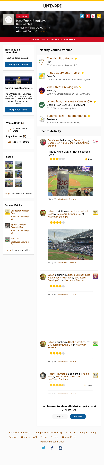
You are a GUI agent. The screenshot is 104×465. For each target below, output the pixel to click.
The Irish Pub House (60, 58)
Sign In (60, 416)
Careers (25, 437)
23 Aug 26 (52, 263)
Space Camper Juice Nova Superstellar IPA (69, 276)
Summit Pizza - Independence (67, 115)
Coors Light (80, 140)
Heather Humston (57, 373)
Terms (43, 437)
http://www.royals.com (99, 16)
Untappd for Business (19, 432)
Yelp (88, 16)
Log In (9, 129)
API (35, 437)
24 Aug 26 (52, 199)
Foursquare (93, 16)
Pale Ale (15, 238)
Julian (51, 211)
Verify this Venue (18, 64)
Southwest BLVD (77, 342)
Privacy (54, 437)
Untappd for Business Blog (48, 432)
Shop (94, 432)
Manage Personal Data (52, 441)
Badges (83, 432)
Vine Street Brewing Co (62, 87)
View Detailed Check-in (67, 199)
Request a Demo (18, 109)
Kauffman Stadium (58, 216)
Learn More (42, 31)
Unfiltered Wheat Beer (20, 212)
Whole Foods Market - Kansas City (70, 101)
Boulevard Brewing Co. (20, 217)
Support (13, 437)
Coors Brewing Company (61, 143)
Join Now (77, 416)
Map (46, 28)
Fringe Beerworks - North (64, 72)
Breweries (70, 432)
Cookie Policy (69, 437)
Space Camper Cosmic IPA (18, 225)
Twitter (82, 16)
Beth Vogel (53, 140)
